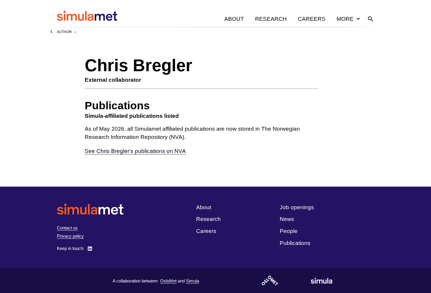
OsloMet (168, 280)
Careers (311, 19)
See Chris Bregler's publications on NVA (135, 151)
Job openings (297, 207)
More (345, 19)
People (289, 231)
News (287, 219)
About (234, 19)
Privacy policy (70, 236)
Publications (295, 243)
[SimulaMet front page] (90, 209)
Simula (192, 280)
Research (271, 19)
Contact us (67, 227)
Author (64, 32)
